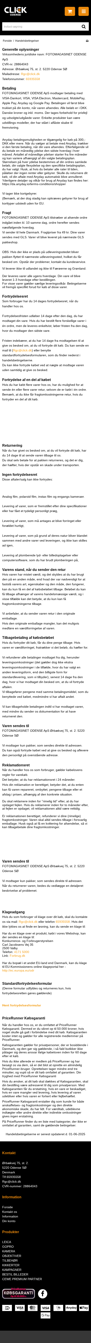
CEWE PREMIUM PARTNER (22, 1279)
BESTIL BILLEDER (15, 1274)
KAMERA (8, 1251)
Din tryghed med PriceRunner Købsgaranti (41, 1074)
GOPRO (8, 1246)
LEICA (6, 1242)
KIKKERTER (10, 1265)
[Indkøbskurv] (70, 11)
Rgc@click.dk (11, 1181)
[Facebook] (42, 1293)
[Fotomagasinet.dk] (15, 11)
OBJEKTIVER (11, 1256)
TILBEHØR (10, 1260)
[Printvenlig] (87, 40)
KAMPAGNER (11, 1270)
